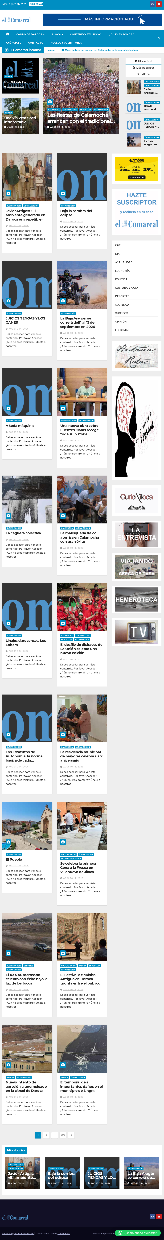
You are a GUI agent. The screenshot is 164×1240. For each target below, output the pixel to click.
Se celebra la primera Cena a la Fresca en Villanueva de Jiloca (78, 867)
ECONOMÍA (122, 270)
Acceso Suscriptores (66, 42)
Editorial (145, 74)
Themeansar (63, 1233)
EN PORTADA (68, 110)
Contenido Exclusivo (85, 34)
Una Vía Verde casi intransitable (20, 120)
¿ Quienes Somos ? (121, 34)
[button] (159, 38)
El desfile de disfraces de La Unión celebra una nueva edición (81, 649)
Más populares (145, 67)
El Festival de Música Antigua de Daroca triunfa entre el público (80, 979)
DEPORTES (122, 296)
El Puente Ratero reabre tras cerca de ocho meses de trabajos (81, 121)
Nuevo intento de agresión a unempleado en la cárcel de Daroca (26, 1086)
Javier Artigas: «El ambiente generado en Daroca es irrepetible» (25, 215)
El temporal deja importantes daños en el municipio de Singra (81, 1086)
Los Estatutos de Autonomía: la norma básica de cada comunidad (24, 758)
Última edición (106, 110)
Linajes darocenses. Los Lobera (26, 643)
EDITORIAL (122, 330)
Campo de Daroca (29, 34)
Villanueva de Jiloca (71, 858)
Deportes (28, 966)
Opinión (8, 77)
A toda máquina (20, 426)
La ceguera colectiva (23, 533)
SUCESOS (121, 313)
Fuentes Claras (68, 421)
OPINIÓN (121, 321)
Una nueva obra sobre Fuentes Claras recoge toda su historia (79, 430)
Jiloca (57, 34)
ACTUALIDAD (124, 262)
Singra (64, 1077)
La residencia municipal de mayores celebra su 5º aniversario (81, 756)
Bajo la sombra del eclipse (151, 109)
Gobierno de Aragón (86, 110)
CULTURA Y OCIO (126, 287)
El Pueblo (14, 859)
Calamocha (54, 110)
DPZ (118, 254)
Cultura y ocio (152, 82)
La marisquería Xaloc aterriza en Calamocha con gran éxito (79, 537)
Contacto (36, 42)
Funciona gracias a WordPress (18, 1233)
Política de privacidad (104, 1233)
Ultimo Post (145, 61)
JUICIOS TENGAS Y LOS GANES (151, 127)
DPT (118, 245)
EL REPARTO (15, 82)
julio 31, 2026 (15, 86)
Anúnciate (13, 42)
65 (63, 1135)
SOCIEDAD (122, 304)
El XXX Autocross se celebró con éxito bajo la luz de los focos (26, 979)
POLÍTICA (121, 279)
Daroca (82, 966)
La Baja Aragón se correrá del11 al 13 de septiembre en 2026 (77, 322)
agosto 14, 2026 (60, 127)
